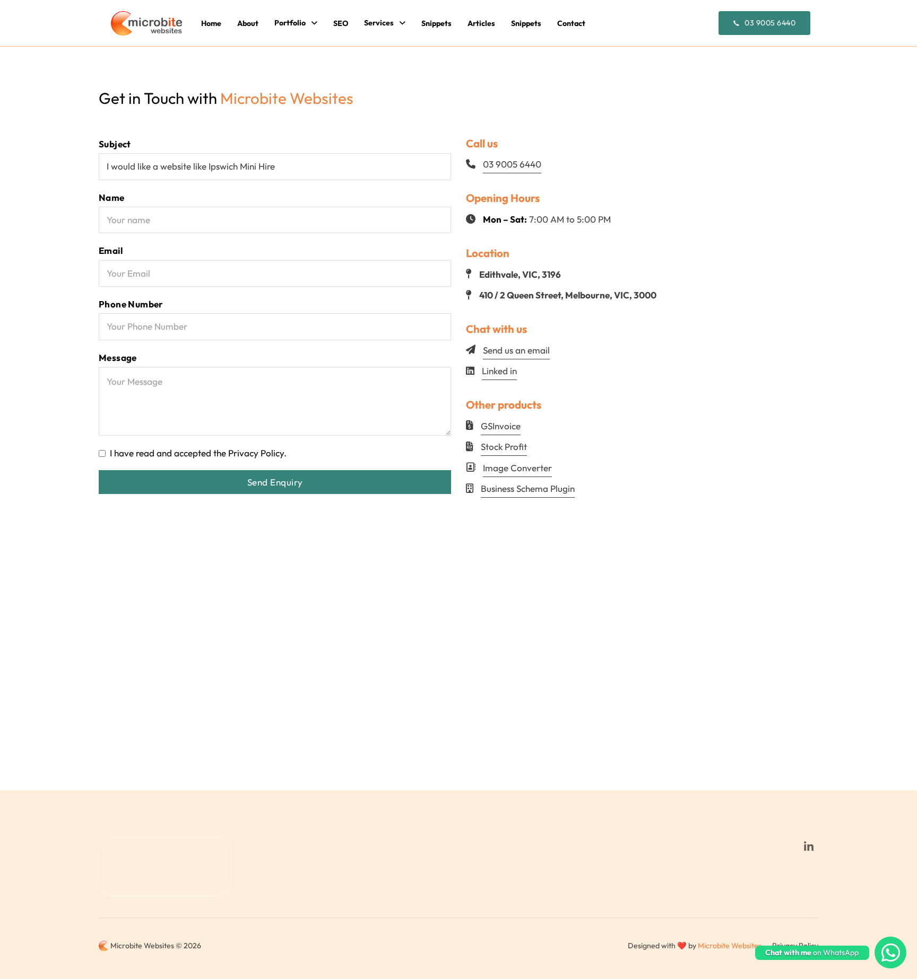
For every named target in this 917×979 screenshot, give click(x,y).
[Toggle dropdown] (314, 23)
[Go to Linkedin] (808, 847)
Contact (571, 23)
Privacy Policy (256, 452)
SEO (340, 23)
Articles (481, 23)
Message (118, 357)
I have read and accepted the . (198, 452)
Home (211, 23)
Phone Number (131, 304)
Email (111, 250)
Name (112, 197)
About (247, 23)
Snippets (436, 23)
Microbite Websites (730, 945)
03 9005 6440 (770, 23)
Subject (115, 143)
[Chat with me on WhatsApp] (890, 952)
